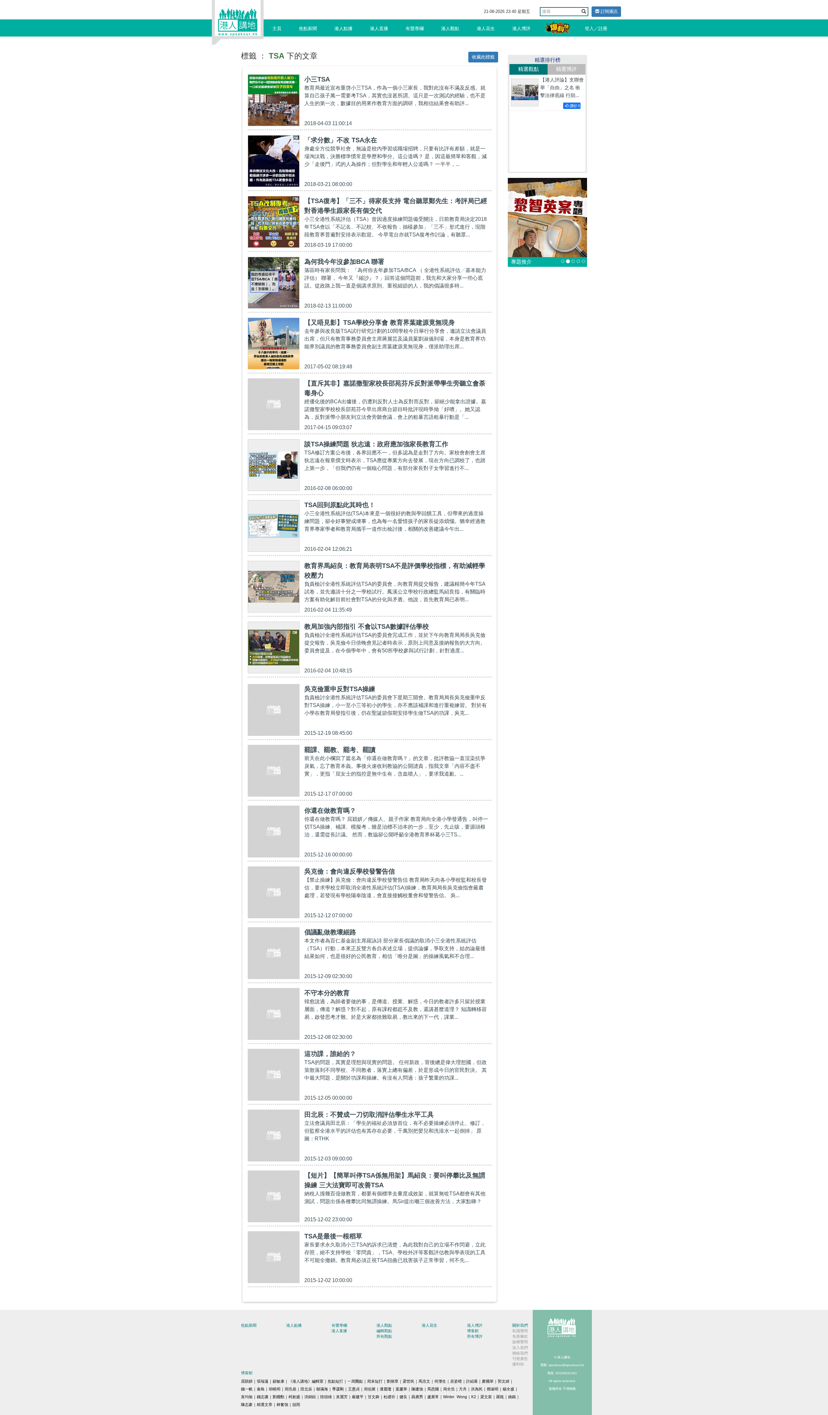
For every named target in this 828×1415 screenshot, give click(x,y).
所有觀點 (384, 1336)
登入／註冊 (596, 28)
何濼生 (440, 1381)
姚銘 (512, 1397)
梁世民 (408, 1381)
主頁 (276, 28)
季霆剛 (338, 1389)
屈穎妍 (247, 1381)
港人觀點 (450, 28)
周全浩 (449, 1389)
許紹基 (472, 1381)
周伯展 (370, 1389)
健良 (403, 1397)
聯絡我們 (520, 1353)
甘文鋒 (373, 1397)
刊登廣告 (520, 1358)
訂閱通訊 (608, 11)
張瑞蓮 (262, 1381)
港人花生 (486, 28)
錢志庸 (262, 1397)
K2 (473, 1397)
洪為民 (477, 1389)
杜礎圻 (389, 1397)
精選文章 (264, 1404)
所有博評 (475, 1336)
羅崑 (500, 1397)
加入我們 (520, 1347)
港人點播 (343, 28)
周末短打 (375, 1381)
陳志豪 (247, 1404)
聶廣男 (417, 1397)
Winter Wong (455, 1397)
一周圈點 (355, 1381)
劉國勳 (278, 1397)
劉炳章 (392, 1381)
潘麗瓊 (385, 1389)
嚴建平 (358, 1397)
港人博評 (521, 28)
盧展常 (433, 1397)
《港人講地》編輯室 (306, 1381)
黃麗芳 (342, 1397)
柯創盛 (294, 1397)
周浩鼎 (290, 1389)
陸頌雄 (326, 1397)
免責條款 (520, 1336)
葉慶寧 (401, 1389)
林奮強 (282, 1404)
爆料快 (518, 1364)
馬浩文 (424, 1381)
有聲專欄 (415, 28)
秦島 (261, 1389)
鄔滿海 (322, 1389)
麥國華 (488, 1381)
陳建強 (417, 1389)
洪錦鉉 (310, 1397)
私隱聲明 (520, 1331)
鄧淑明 (492, 1389)
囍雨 (296, 1404)
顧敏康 (278, 1381)
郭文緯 (503, 1381)
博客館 (473, 1331)
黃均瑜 (247, 1397)
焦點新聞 (308, 28)
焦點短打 (335, 1381)
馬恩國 (433, 1389)
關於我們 (520, 1325)
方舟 (463, 1389)
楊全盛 (508, 1389)
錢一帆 (247, 1389)
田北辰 (306, 1389)
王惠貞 (354, 1389)
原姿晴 (456, 1381)
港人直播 (379, 28)
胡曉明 (274, 1389)
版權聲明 (520, 1342)
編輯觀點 (384, 1331)
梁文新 (486, 1397)
